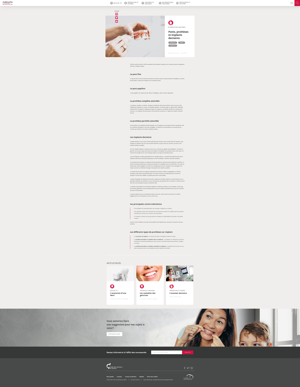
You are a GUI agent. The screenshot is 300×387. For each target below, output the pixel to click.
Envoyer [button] (188, 352)
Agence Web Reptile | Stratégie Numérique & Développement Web (158, 379)
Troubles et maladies (149, 3)
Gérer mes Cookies (152, 376)
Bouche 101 (118, 3)
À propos (119, 376)
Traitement (173, 45)
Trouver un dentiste (130, 376)
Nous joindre (110, 376)
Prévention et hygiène (133, 3)
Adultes (182, 42)
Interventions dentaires (167, 3)
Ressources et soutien (184, 3)
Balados (141, 376)
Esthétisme (173, 42)
